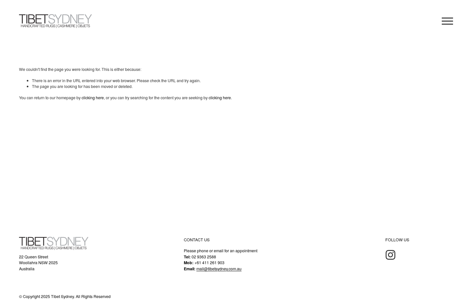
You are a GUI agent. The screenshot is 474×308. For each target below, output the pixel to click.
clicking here (93, 98)
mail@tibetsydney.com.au (219, 269)
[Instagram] (390, 255)
